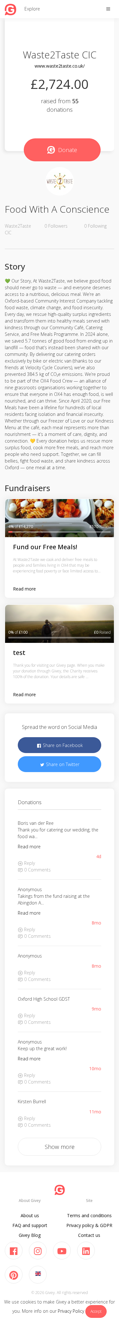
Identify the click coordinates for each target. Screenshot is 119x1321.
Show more (60, 1147)
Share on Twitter (62, 764)
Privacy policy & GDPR (89, 1225)
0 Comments (37, 870)
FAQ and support (29, 1225)
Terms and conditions (89, 1215)
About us (30, 1215)
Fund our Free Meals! (45, 547)
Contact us (89, 1235)
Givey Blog (30, 1235)
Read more (24, 589)
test (19, 652)
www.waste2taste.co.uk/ (60, 66)
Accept (96, 1311)
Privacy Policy (71, 1311)
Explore (32, 9)
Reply (29, 863)
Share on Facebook (62, 745)
